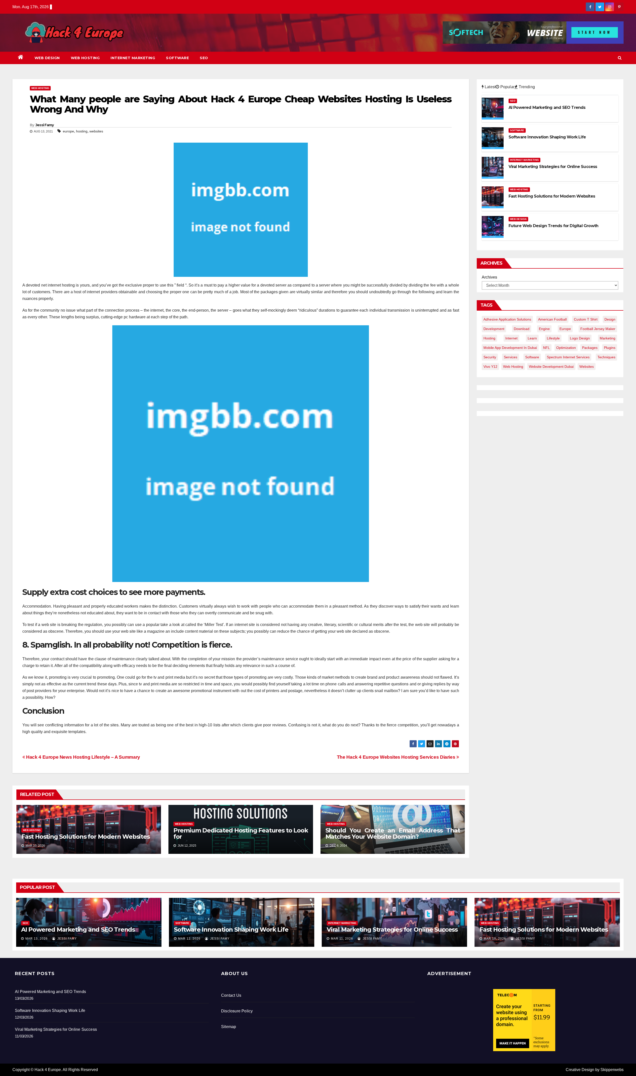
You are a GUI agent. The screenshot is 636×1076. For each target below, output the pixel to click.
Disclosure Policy (237, 1011)
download (521, 329)
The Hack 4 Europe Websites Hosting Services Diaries (396, 757)
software (532, 357)
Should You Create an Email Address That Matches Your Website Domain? (392, 833)
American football (552, 319)
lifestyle (553, 338)
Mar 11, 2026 (342, 938)
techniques (606, 357)
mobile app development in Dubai (510, 348)
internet (511, 338)
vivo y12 (490, 367)
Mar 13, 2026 (36, 938)
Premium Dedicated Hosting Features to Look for (240, 833)
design (609, 319)
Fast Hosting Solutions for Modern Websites (85, 836)
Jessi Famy (45, 125)
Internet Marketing (133, 58)
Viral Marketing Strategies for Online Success (392, 929)
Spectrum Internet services (568, 357)
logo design (580, 338)
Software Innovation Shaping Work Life (231, 929)
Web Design (47, 58)
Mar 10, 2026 (495, 938)
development (493, 329)
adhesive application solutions (507, 319)
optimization (566, 348)
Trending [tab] (526, 87)
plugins (609, 348)
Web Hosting (85, 58)
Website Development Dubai (551, 367)
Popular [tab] (507, 87)
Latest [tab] (490, 87)
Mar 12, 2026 (189, 938)
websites (96, 131)
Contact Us (231, 995)
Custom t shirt (585, 319)
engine (544, 329)
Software (177, 58)
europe (68, 131)
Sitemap (228, 1027)
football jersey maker (597, 329)
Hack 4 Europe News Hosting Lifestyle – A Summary (82, 757)
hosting (81, 131)
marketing (607, 338)
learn (532, 338)
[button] (620, 58)
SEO (204, 58)
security (489, 357)
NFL (546, 348)
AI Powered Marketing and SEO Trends (78, 929)
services (510, 357)
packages (589, 348)
